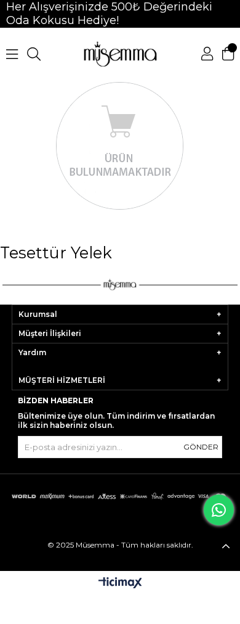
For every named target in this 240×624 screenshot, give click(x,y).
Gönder (200, 446)
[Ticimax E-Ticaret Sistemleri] (120, 583)
